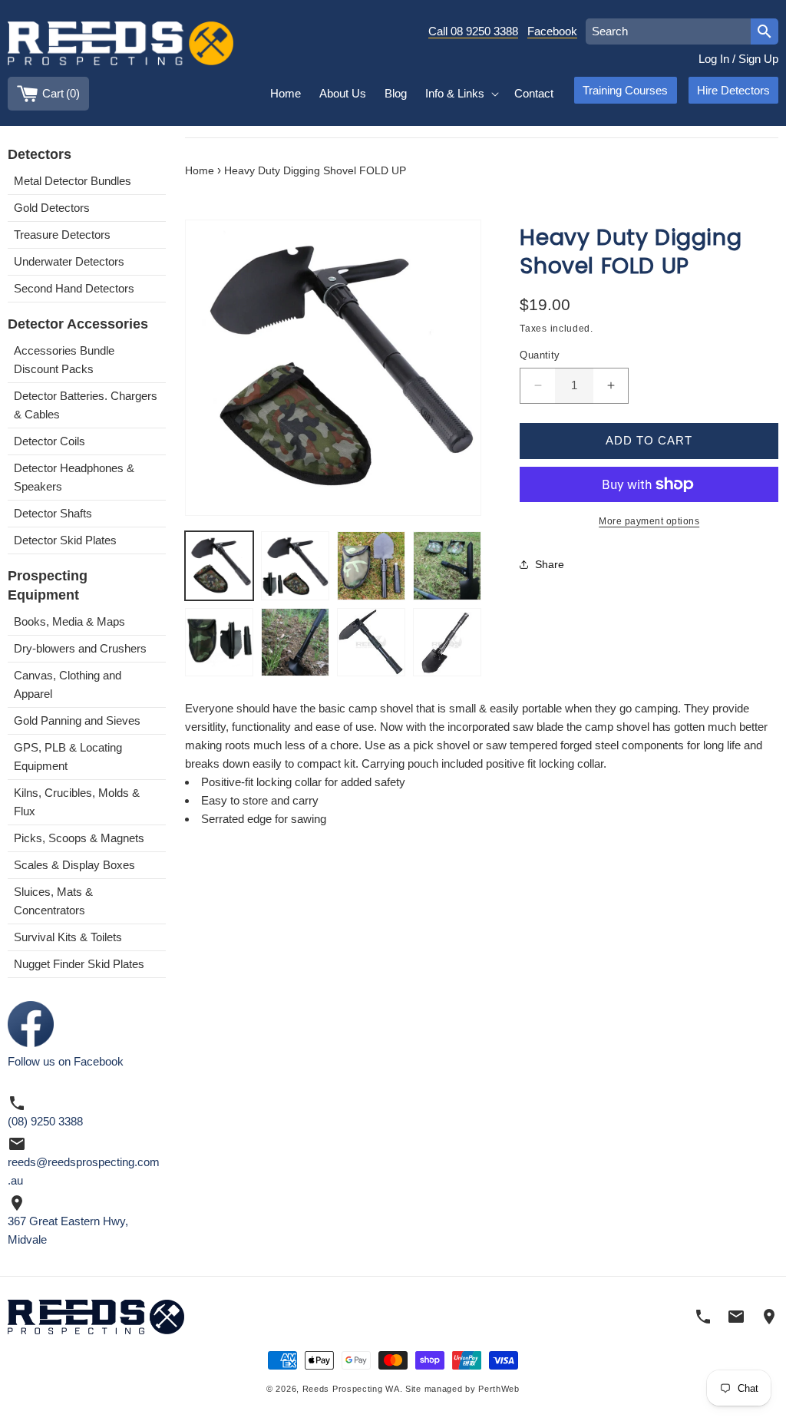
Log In (713, 58)
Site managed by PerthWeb (462, 1388)
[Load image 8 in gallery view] (447, 642)
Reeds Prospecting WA (351, 1388)
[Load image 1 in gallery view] (219, 565)
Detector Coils (49, 441)
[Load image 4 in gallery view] (447, 565)
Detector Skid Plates (65, 540)
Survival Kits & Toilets (68, 936)
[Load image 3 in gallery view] (371, 565)
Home (199, 171)
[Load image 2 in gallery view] (295, 565)
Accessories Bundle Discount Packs (64, 359)
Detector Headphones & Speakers (74, 477)
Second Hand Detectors (74, 288)
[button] (460, 94)
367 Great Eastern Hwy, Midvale (68, 1230)
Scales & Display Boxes (74, 864)
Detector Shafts (53, 513)
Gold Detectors (52, 207)
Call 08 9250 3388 (473, 31)
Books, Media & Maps (69, 621)
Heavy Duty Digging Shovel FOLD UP (315, 171)
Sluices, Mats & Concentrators (53, 901)
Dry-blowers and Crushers (80, 648)
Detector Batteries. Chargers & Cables (85, 405)
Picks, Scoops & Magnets (79, 837)
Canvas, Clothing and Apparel (67, 684)
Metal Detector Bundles (72, 180)
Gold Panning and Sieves (77, 720)
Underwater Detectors (69, 261)
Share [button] (549, 564)
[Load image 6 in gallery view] (295, 642)
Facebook (552, 31)
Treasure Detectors (62, 234)
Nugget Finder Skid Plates (79, 963)
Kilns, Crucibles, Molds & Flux (77, 802)
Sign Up (758, 58)
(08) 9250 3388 (45, 1121)
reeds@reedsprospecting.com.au (84, 1171)
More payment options (649, 521)
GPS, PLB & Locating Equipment (68, 756)
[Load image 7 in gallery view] (371, 642)
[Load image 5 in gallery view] (219, 642)
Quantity (540, 355)
